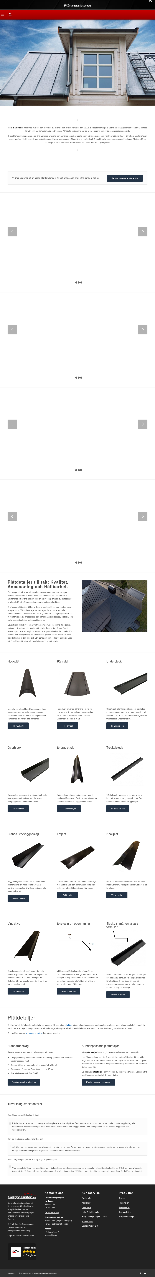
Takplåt (122, 1198)
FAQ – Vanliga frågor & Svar (94, 1216)
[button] (22, 1251)
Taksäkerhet (124, 1207)
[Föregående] (12, 231)
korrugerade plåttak (34, 1033)
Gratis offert (87, 1198)
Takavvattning (125, 1212)
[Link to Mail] (145, 1273)
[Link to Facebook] (140, 1273)
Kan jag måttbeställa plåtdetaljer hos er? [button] (25, 1138)
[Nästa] (142, 231)
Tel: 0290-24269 (52, 1212)
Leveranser (86, 1207)
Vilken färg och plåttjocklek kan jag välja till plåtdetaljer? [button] (32, 1159)
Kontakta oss (87, 1221)
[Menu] (3, 15)
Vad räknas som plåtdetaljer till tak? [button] (23, 1114)
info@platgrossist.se (49, 1273)
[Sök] (10, 15)
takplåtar (68, 1024)
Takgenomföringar (126, 1216)
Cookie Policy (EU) (90, 1225)
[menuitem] (10, 15)
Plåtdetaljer (124, 1202)
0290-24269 (36, 1273)
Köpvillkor (86, 1202)
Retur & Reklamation (91, 1212)
